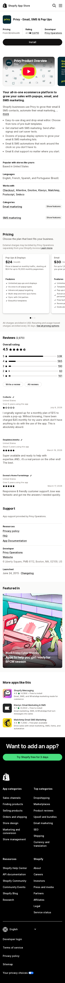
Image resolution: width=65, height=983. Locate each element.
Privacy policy (11, 530)
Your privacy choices (15, 972)
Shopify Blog (10, 893)
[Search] (54, 5)
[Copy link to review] (13, 397)
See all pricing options (48, 326)
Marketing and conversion (11, 831)
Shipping (39, 835)
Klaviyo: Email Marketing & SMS (30, 705)
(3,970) (35, 33)
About (37, 868)
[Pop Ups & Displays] (30, 318)
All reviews (33, 384)
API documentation (14, 874)
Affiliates (39, 899)
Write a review (13, 384)
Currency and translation (41, 844)
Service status (42, 912)
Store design (10, 823)
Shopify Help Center (15, 868)
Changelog (27, 573)
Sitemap (8, 964)
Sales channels (12, 797)
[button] (32, 695)
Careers (38, 874)
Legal (37, 906)
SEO (36, 829)
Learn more (46, 248)
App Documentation (15, 540)
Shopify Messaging (24, 690)
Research (8, 899)
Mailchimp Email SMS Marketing (30, 719)
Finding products (13, 804)
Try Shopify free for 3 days (32, 757)
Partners (39, 893)
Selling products (13, 810)
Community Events (14, 887)
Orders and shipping (15, 816)
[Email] (32, 318)
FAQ (5, 535)
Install (32, 42)
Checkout (8, 190)
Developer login (12, 939)
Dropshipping (42, 797)
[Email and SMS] (34, 318)
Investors (39, 880)
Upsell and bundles (45, 816)
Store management (14, 839)
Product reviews (43, 810)
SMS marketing (12, 217)
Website (8, 557)
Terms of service (13, 947)
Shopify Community (14, 880)
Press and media (44, 887)
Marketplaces (42, 804)
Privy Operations (53, 33)
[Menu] (60, 5)
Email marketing (12, 206)
